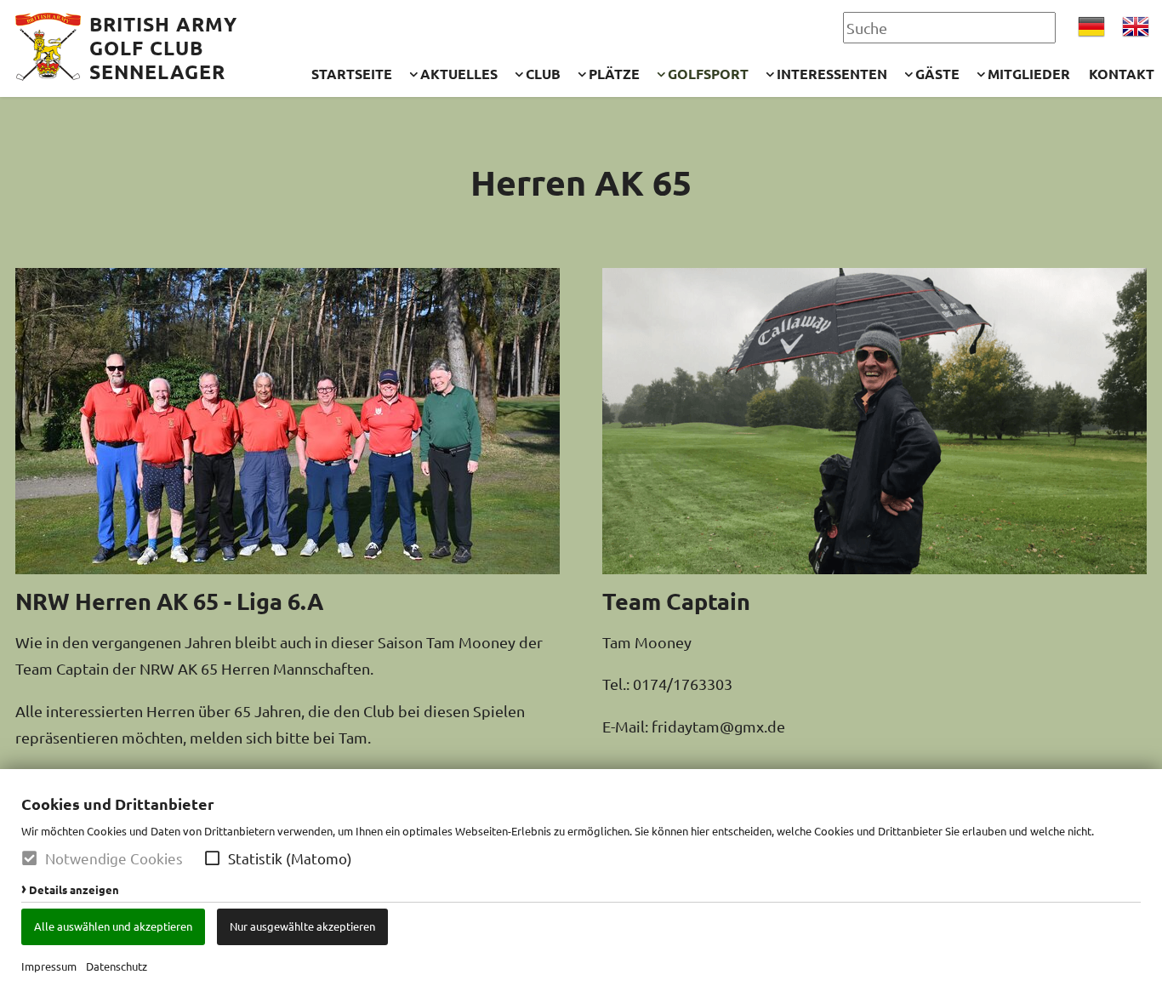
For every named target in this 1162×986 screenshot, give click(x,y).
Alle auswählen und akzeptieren (113, 926)
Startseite (351, 74)
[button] (212, 858)
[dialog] (581, 877)
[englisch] (1135, 27)
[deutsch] (1091, 27)
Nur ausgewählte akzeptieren (302, 926)
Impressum (49, 966)
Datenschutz (116, 966)
